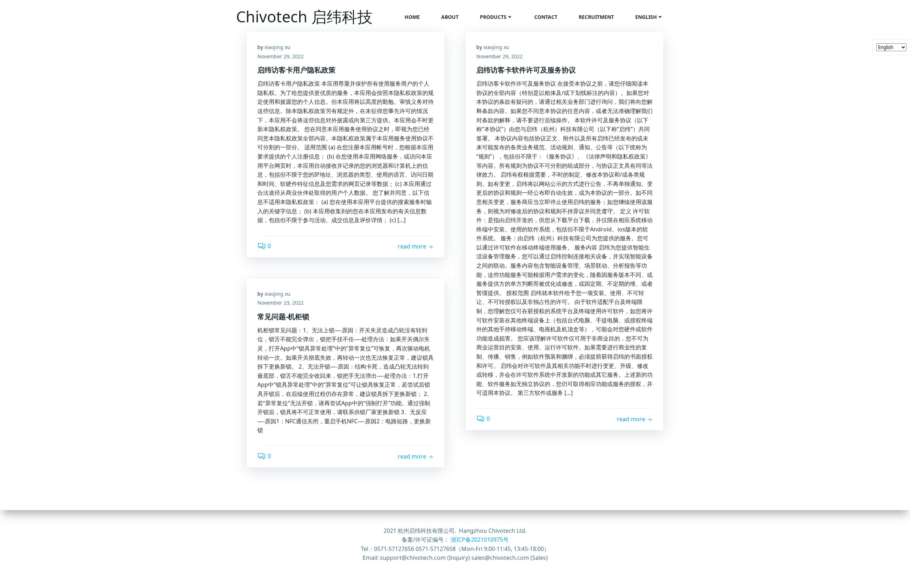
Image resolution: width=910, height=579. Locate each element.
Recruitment (596, 17)
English (646, 17)
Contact (545, 17)
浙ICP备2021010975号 (480, 539)
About (450, 17)
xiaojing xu (277, 47)
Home (412, 17)
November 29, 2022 (280, 56)
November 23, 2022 (280, 302)
